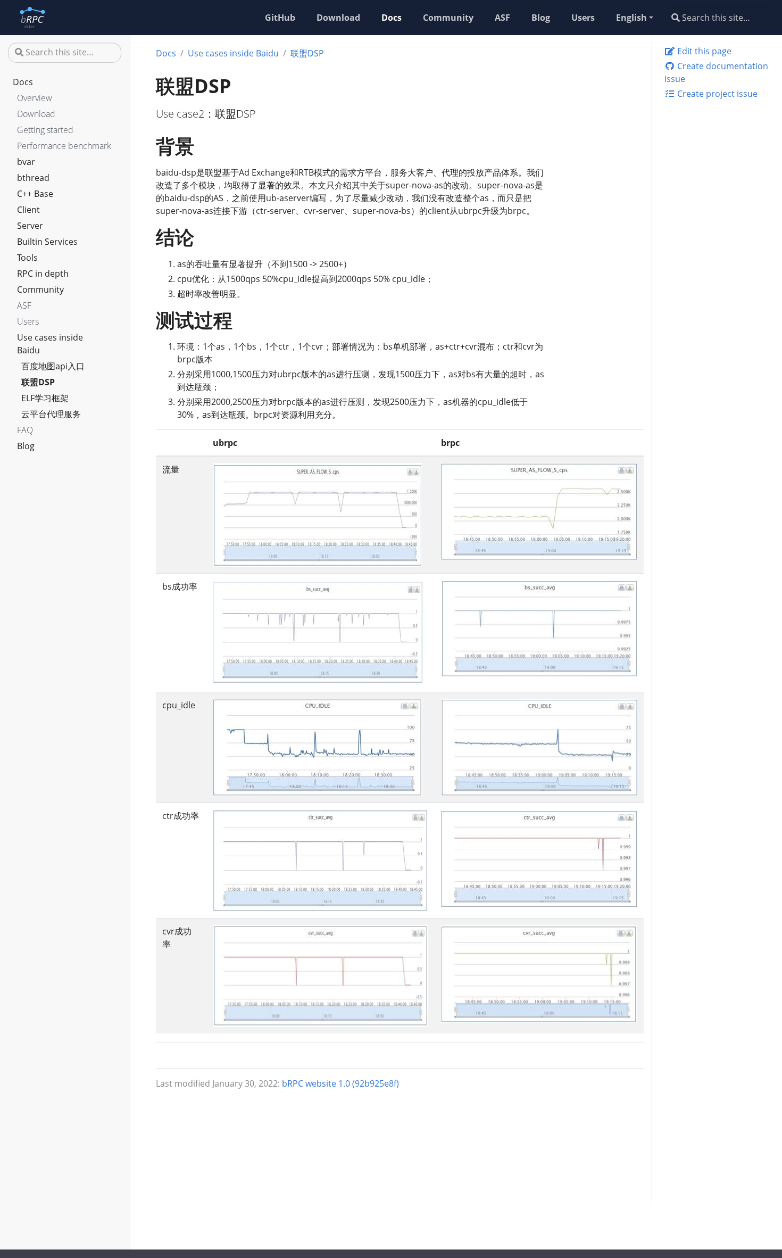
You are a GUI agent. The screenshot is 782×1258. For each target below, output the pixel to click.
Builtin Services (47, 241)
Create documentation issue (716, 72)
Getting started (45, 130)
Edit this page (703, 51)
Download (36, 114)
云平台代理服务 (51, 414)
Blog (26, 446)
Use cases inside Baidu (50, 344)
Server (30, 225)
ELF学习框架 (45, 398)
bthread (33, 178)
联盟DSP (38, 382)
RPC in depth (43, 273)
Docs (23, 82)
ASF (24, 305)
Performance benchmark (64, 146)
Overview (34, 98)
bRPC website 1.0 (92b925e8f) (340, 1083)
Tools (27, 257)
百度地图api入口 (53, 366)
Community (40, 289)
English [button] (631, 17)
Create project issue (716, 94)
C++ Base (35, 194)
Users (28, 321)
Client (28, 210)
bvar (26, 162)
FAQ (25, 430)
